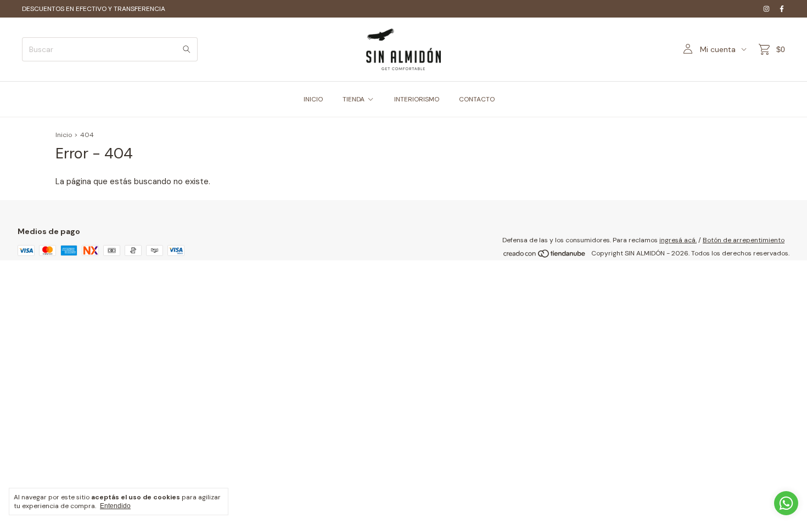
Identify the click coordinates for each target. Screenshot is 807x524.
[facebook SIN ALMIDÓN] (781, 8)
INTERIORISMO (416, 99)
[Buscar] (187, 49)
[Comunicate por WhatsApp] (786, 503)
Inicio (63, 134)
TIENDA (354, 99)
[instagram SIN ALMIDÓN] (766, 8)
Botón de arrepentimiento (743, 240)
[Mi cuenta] (687, 49)
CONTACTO (477, 99)
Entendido (115, 506)
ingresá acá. (678, 240)
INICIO (313, 99)
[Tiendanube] (544, 256)
